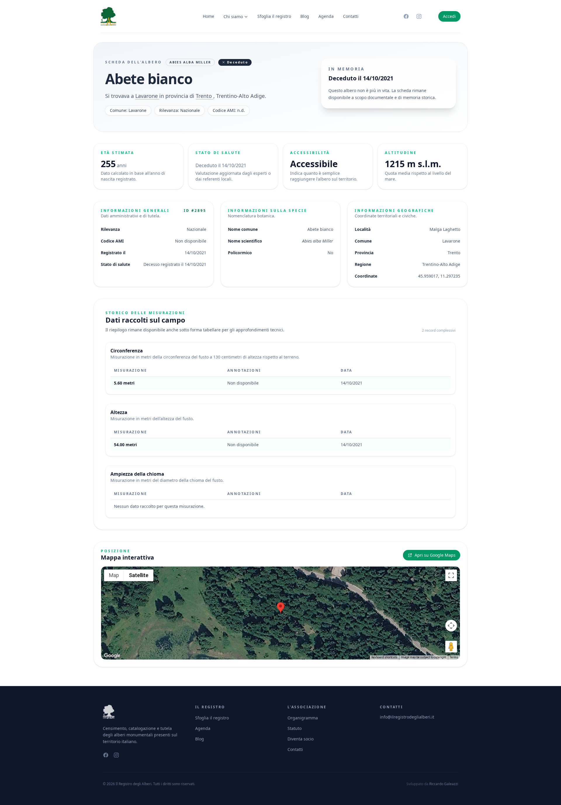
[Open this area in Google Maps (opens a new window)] (112, 655)
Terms (454, 657)
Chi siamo (233, 16)
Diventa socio (301, 739)
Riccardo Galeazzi (443, 783)
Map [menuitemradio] (114, 575)
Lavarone (147, 95)
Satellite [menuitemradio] (138, 575)
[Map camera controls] (451, 625)
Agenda (326, 16)
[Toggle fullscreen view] (451, 575)
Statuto (295, 728)
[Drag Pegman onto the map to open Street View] (451, 646)
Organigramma (303, 718)
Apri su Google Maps (435, 555)
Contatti (351, 16)
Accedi (449, 16)
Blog (304, 16)
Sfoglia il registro (274, 16)
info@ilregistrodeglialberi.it (407, 717)
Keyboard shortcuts (384, 657)
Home (208, 16)
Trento (204, 95)
